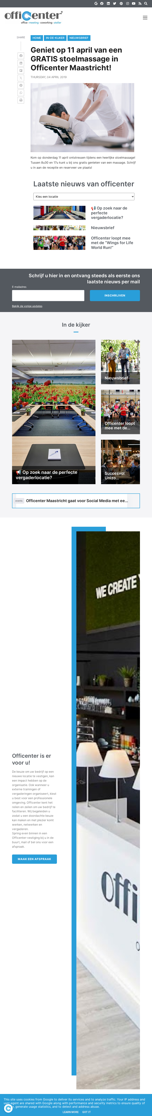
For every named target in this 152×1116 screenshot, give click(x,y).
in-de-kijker (55, 38)
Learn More (71, 1112)
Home (37, 38)
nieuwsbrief (79, 38)
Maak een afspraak (34, 859)
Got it (86, 1112)
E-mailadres (19, 286)
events (18, 500)
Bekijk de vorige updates (27, 306)
